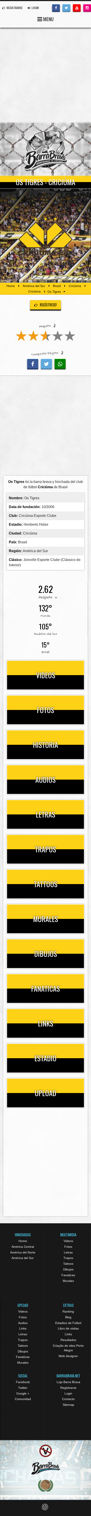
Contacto (68, 1399)
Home (10, 286)
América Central (22, 1246)
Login (68, 1393)
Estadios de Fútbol (68, 1323)
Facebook (23, 1382)
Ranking (68, 1311)
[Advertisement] (45, 75)
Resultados (68, 1340)
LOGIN (35, 7)
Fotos (68, 1246)
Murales (68, 1281)
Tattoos (68, 1263)
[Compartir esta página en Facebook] (32, 363)
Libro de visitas (68, 1328)
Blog (68, 1317)
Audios (23, 1323)
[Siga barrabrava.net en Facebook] (56, 7)
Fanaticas (68, 1275)
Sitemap (68, 1404)
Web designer (68, 1356)
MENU (48, 18)
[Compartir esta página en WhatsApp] (60, 363)
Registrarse (68, 1387)
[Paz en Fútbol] (45, 1451)
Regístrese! (48, 304)
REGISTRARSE (14, 7)
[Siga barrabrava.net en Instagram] (87, 7)
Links (23, 1328)
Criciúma (75, 286)
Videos (68, 1241)
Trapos (68, 1258)
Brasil (57, 286)
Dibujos (68, 1269)
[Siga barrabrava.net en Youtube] (77, 7)
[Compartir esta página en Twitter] (46, 363)
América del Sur (34, 286)
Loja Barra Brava (68, 1382)
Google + (22, 1393)
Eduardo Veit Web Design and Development (45, 1507)
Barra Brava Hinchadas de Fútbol (45, 149)
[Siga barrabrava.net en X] (66, 7)
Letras (68, 1252)
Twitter (22, 1387)
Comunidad (23, 1399)
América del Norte (22, 1252)
